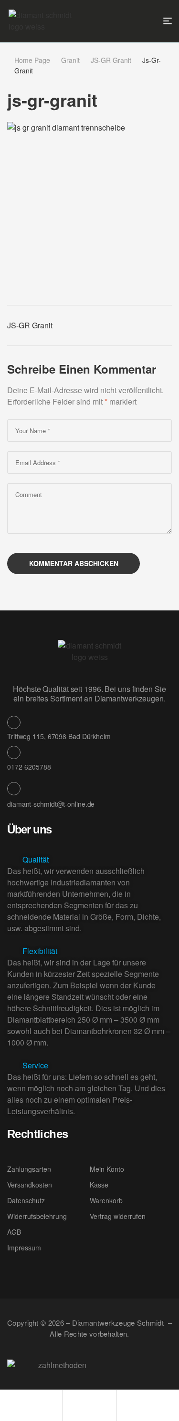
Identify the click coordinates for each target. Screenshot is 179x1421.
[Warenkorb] (121, 1404)
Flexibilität (39, 950)
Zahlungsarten (29, 1169)
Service (35, 1065)
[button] (89, 859)
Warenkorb (106, 1200)
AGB (14, 1232)
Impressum (24, 1247)
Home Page (32, 60)
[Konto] (67, 1404)
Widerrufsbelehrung (37, 1216)
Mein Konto (107, 1169)
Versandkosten (29, 1184)
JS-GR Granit (111, 60)
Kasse (99, 1184)
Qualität (35, 859)
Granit (70, 60)
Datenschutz (26, 1200)
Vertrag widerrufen (118, 1216)
